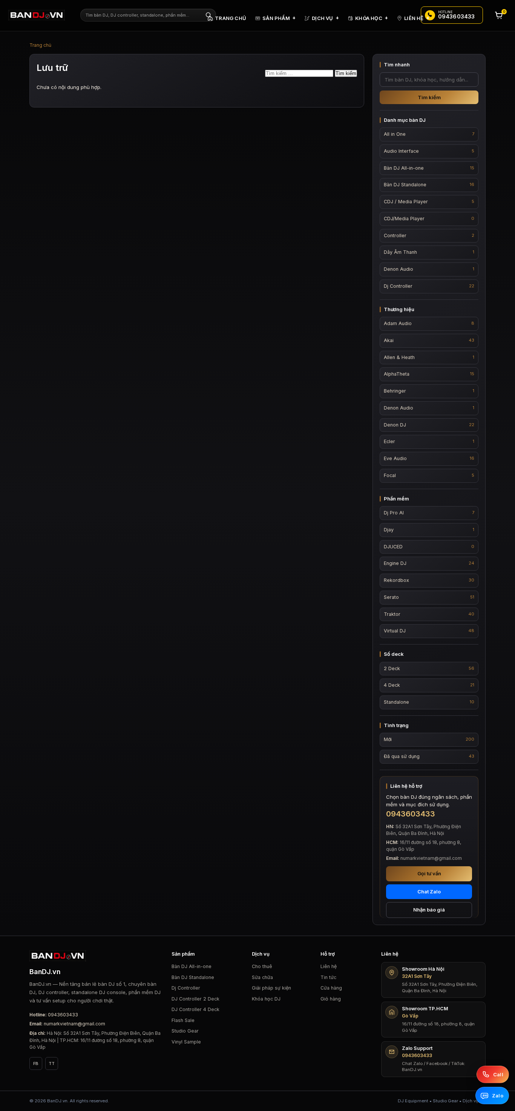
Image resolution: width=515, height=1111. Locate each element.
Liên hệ (328, 966)
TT (52, 1063)
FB (35, 1063)
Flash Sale (183, 1020)
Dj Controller (186, 988)
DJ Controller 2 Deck (195, 999)
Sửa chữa (262, 977)
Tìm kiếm (429, 97)
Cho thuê (262, 966)
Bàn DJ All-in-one (192, 966)
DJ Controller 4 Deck (195, 1009)
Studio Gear (185, 1031)
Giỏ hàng (330, 999)
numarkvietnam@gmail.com (74, 1024)
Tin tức (328, 977)
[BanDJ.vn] (40, 15)
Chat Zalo (429, 891)
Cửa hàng (331, 988)
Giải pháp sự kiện (271, 988)
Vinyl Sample (186, 1042)
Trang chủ (40, 45)
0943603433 (63, 1014)
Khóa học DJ (266, 999)
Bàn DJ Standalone (193, 977)
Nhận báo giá (429, 910)
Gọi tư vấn (429, 873)
